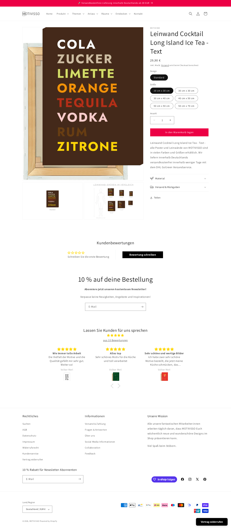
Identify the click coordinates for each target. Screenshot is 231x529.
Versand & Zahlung (95, 423)
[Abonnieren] (142, 307)
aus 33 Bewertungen (115, 340)
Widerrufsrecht (30, 447)
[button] (62, 13)
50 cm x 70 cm (186, 105)
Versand (165, 65)
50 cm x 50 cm (162, 105)
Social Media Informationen (100, 441)
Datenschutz (29, 435)
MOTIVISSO (34, 521)
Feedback (90, 453)
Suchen (26, 423)
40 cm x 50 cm (186, 98)
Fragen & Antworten (96, 429)
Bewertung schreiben (142, 254)
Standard (159, 77)
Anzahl (153, 113)
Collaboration (92, 447)
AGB (24, 429)
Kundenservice (30, 453)
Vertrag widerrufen (32, 459)
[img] (115, 335)
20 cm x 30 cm (162, 90)
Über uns (90, 435)
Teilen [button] (157, 197)
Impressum (28, 441)
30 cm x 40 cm (162, 98)
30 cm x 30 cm (186, 90)
